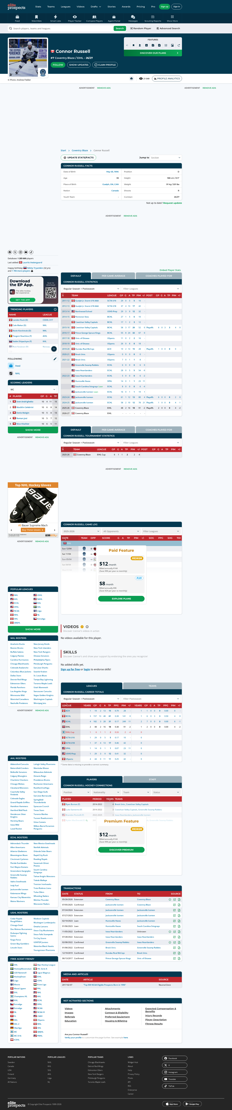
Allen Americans (17, 847)
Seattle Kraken (40, 671)
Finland (11, 1074)
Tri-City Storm (40, 938)
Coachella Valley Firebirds (17, 793)
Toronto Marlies (41, 814)
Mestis (17, 984)
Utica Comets (40, 822)
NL (38, 615)
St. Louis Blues (40, 675)
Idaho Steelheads (18, 881)
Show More (33, 430)
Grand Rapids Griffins (20, 802)
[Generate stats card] (146, 45)
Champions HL (20, 996)
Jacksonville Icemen (19, 889)
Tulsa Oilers (39, 892)
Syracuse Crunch (41, 806)
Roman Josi (21, 418)
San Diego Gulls (41, 791)
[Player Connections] (140, 45)
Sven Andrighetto (24, 401)
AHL (16, 599)
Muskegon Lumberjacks (44, 922)
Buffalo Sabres (17, 652)
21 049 (146, 78)
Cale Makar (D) (19, 325)
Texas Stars (39, 810)
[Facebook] (10, 252)
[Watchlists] (133, 45)
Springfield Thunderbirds (40, 801)
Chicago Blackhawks (19, 663)
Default (76, 275)
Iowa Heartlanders (83, 370)
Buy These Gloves (31, 529)
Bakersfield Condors (19, 768)
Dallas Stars (15, 675)
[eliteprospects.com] (16, 6)
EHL (16, 992)
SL (15, 1016)
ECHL (16, 603)
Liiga (39, 611)
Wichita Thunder (41, 900)
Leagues (65, 6)
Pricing (141, 6)
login (87, 669)
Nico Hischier (22, 423)
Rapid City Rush (41, 855)
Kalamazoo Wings (18, 893)
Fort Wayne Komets (19, 867)
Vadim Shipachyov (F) (22, 341)
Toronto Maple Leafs (43, 683)
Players (92, 779)
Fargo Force (15, 939)
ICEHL (17, 1039)
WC (15, 1032)
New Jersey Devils (42, 644)
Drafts (94, 6)
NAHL (39, 599)
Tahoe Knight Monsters (44, 876)
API (129, 1082)
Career (131, 1093)
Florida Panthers (17, 687)
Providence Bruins (42, 780)
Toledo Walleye (40, 880)
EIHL (80, 57)
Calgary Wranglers (18, 776)
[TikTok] (31, 252)
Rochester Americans (43, 784)
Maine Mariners (17, 901)
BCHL (109, 316)
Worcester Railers (42, 904)
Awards (126, 6)
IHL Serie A (42, 968)
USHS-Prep (112, 311)
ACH (109, 349)
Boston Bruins (16, 648)
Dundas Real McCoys (84, 349)
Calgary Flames (17, 656)
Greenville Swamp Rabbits (87, 365)
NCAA (16, 611)
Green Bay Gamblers (19, 943)
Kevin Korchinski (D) (22, 330)
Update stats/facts (80, 157)
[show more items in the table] (54, 349)
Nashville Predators (19, 703)
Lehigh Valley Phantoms (44, 764)
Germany (12, 1078)
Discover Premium (121, 849)
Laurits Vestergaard (32, 262)
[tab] (76, 275)
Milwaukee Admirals (43, 772)
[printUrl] (131, 78)
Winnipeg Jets (40, 703)
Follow (58, 64)
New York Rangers (42, 652)
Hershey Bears (17, 820)
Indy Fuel (14, 885)
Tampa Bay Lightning (43, 679)
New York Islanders (42, 648)
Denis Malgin (22, 412)
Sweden (11, 1062)
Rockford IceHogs (41, 788)
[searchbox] (67, 28)
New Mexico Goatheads (44, 843)
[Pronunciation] (127, 45)
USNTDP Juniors (41, 942)
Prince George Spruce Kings (88, 333)
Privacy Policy (134, 1074)
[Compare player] (166, 45)
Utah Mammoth (41, 687)
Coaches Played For (159, 275)
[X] (15, 252)
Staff (152, 779)
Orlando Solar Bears (43, 851)
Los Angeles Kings (18, 691)
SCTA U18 (111, 306)
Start (63, 150)
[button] (172, 18)
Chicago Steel (16, 925)
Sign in (176, 6)
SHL (39, 607)
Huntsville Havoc (82, 381)
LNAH (39, 1016)
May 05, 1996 (112, 171)
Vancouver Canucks (43, 691)
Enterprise (132, 1090)
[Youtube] (26, 252)
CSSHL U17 (48, 320)
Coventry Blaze (65, 57)
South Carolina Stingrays (40, 871)
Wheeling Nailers (41, 896)
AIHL (45, 336)
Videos (80, 6)
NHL (45, 325)
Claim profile (107, 64)
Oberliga (18, 1028)
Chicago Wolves (17, 784)
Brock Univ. (80, 354)
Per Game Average (113, 275)
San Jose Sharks (41, 667)
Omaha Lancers (41, 926)
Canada (115, 190)
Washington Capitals (43, 699)
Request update (172, 203)
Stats (38, 6)
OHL (16, 618)
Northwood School (83, 311)
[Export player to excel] (153, 45)
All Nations (12, 1082)
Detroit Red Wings (18, 679)
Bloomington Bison (19, 855)
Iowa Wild (14, 824)
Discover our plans (153, 53)
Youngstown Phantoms (44, 950)
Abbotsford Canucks (19, 764)
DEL (16, 1020)
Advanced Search (170, 28)
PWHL (40, 1035)
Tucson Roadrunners (43, 818)
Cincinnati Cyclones (19, 859)
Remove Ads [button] (209, 88)
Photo (130, 1078)
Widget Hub (133, 1062)
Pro (153, 6)
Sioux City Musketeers (44, 930)
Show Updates (78, 64)
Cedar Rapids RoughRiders (16, 920)
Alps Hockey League (46, 964)
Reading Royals (40, 859)
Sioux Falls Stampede (43, 934)
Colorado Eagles (17, 798)
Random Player (142, 28)
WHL (16, 615)
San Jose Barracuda (42, 795)
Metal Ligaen (20, 988)
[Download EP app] (33, 290)
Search (120, 28)
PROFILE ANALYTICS (168, 78)
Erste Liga (41, 984)
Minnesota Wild (17, 695)
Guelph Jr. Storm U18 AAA (87, 306)
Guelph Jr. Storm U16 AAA (87, 300)
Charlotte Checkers (19, 780)
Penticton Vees (82, 316)
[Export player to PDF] (159, 45)
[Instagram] (20, 252)
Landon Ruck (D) (20, 320)
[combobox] (67, 28)
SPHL (16, 607)
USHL (39, 595)
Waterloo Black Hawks (44, 946)
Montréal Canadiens (19, 699)
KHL (45, 341)
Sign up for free (70, 669)
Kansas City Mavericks (20, 897)
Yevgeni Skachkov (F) (22, 336)
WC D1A (17, 1035)
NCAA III (41, 1012)
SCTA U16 (111, 300)
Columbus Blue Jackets (20, 671)
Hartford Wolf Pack (18, 810)
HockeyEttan (20, 976)
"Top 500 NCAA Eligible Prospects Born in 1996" (104, 985)
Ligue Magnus (43, 972)
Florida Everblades (18, 863)
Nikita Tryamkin (35, 268)
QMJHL (17, 622)
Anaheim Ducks (17, 644)
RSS (129, 1086)
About (130, 1066)
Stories (112, 6)
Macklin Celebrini (24, 407)
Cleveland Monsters (19, 788)
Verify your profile (73, 1037)
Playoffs (149, 327)
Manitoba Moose (41, 768)
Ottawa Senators (41, 656)
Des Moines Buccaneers (21, 929)
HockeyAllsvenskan (23, 968)
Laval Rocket (16, 828)
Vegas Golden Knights (44, 695)
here (126, 1037)
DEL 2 (16, 1024)
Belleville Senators (18, 772)
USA (9, 1070)
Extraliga (41, 618)
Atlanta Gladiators (18, 851)
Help (130, 1070)
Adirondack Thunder (19, 843)
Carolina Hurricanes (19, 659)
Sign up (164, 6)
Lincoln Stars (16, 947)
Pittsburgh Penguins (43, 663)
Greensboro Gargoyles (20, 871)
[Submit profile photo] (172, 45)
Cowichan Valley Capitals (86, 322)
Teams (51, 6)
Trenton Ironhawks (42, 884)
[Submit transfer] (179, 45)
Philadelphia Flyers (42, 659)
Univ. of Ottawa (82, 338)
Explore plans (121, 598)
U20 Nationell (20, 972)
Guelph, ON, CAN (110, 184)
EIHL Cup (101, 454)
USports (41, 1020)
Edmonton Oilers (18, 683)
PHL (39, 988)
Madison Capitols (41, 918)
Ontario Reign (40, 776)
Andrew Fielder (23, 79)
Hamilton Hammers (19, 806)
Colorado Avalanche (19, 667)
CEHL (39, 980)
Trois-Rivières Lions (42, 888)
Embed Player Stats (170, 270)
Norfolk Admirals (41, 847)
